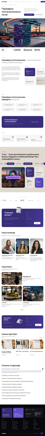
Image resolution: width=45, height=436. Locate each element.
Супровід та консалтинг (17, 1)
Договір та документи (25, 427)
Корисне (34, 1)
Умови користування (21, 433)
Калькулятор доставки (39, 14)
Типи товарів (22, 1)
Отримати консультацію (34, 121)
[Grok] (21, 416)
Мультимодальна (4, 427)
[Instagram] (36, 433)
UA (38, 1)
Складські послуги (14, 427)
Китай (29, 409)
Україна (26, 409)
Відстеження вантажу (25, 423)
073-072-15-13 (28, 413)
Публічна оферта (26, 433)
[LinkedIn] (38, 433)
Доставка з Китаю (11, 1)
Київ (33, 409)
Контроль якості (14, 424)
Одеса (35, 409)
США (31, 409)
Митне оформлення (14, 421)
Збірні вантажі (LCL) (4, 424)
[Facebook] (33, 433)
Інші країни (27, 1)
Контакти (35, 427)
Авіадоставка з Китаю (4, 421)
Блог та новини (25, 424)
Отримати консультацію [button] (28, 14)
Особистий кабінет (25, 421)
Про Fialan (30, 1)
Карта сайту (30, 433)
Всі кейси (22, 309)
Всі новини (40, 337)
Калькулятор (24, 428)
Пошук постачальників (15, 423)
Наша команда (35, 423)
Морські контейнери (4, 423)
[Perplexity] (17, 416)
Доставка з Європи (4, 428)
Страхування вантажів (15, 428)
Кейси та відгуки (36, 424)
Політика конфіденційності (37, 428)
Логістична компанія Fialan (5, 4)
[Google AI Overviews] (19, 416)
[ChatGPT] (15, 416)
